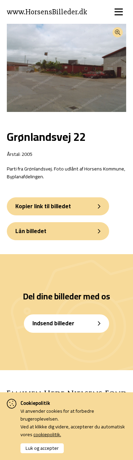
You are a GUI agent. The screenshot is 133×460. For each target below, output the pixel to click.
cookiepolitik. (47, 434)
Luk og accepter (42, 448)
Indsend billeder (53, 323)
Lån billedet (30, 231)
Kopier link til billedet (43, 206)
